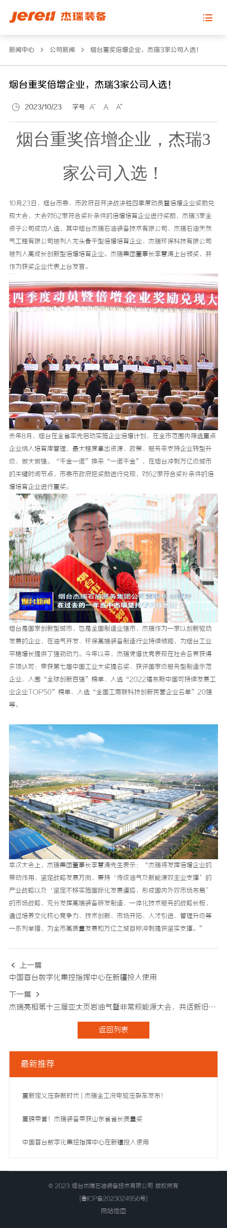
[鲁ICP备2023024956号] (113, 1199)
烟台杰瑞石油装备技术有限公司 (112, 1186)
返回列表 (113, 1030)
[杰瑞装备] (57, 17)
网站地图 (113, 1211)
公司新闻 (62, 50)
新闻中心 (21, 50)
